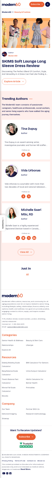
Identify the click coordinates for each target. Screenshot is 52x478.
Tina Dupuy (29, 129)
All (27, 274)
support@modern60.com (17, 327)
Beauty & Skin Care (34, 340)
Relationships (7, 345)
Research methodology (36, 414)
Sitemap (5, 418)
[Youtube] (3, 473)
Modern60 (6, 12)
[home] (11, 4)
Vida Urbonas (30, 170)
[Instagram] (7, 473)
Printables (30, 388)
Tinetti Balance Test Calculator (10, 381)
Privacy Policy (7, 461)
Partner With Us (33, 409)
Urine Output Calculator (36, 371)
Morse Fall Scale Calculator (8, 389)
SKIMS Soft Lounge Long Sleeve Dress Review (24, 63)
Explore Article (12, 81)
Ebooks (5, 396)
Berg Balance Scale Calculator (10, 373)
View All (24, 252)
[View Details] (11, 129)
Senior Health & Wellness (12, 340)
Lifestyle (29, 345)
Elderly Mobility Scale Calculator (11, 364)
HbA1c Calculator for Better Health (34, 381)
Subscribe (35, 4)
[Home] (12, 295)
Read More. (26, 469)
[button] (3, 223)
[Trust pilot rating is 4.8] (26, 445)
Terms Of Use (20, 461)
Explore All (6, 350)
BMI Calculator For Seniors (37, 363)
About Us (41, 461)
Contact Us (31, 461)
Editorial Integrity (9, 414)
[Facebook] (10, 473)
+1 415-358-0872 (18, 324)
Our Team (6, 409)
